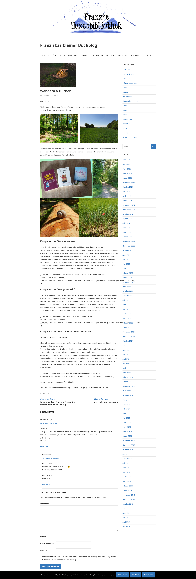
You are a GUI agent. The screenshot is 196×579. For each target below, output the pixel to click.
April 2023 (126, 269)
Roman (125, 128)
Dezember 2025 (128, 182)
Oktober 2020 (127, 395)
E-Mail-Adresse (47, 544)
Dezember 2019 (128, 441)
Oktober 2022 (127, 291)
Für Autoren (121, 55)
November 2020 (128, 391)
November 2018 (128, 499)
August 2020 (127, 404)
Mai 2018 (126, 527)
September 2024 (129, 219)
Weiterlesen (148, 575)
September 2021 (129, 345)
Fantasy (125, 92)
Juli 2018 (126, 518)
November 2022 (128, 287)
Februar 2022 (127, 323)
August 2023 (127, 255)
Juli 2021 (126, 355)
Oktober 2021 (127, 341)
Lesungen (126, 110)
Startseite (45, 55)
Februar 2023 (127, 273)
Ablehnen (135, 575)
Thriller (125, 133)
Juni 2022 (126, 305)
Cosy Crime (126, 79)
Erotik (124, 88)
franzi (56, 95)
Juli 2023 (126, 259)
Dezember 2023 (128, 241)
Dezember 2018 (128, 495)
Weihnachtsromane (129, 137)
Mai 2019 (126, 472)
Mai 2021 (126, 364)
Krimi (124, 106)
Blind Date (110, 55)
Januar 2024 (127, 237)
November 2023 (128, 246)
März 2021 (126, 373)
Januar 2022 (127, 327)
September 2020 (129, 400)
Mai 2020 (126, 418)
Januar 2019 (127, 490)
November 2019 (128, 445)
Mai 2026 (126, 164)
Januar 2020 (127, 436)
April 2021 (126, 368)
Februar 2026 (127, 173)
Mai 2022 (126, 309)
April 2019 (126, 477)
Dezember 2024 (128, 205)
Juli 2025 (126, 192)
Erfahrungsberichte (129, 83)
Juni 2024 (126, 228)
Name (43, 537)
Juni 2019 (126, 468)
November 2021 (128, 336)
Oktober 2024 (127, 214)
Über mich (57, 55)
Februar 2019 (127, 486)
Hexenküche (98, 55)
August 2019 (127, 459)
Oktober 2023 (127, 250)
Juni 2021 (126, 359)
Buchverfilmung (128, 74)
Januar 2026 (127, 178)
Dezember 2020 (128, 386)
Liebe (124, 115)
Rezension (84, 55)
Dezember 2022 (128, 282)
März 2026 (126, 169)
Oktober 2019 (127, 450)
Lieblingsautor (128, 119)
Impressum (147, 55)
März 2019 (126, 481)
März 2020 (126, 427)
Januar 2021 (127, 382)
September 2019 (129, 454)
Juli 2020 (126, 409)
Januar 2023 (127, 278)
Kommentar (45, 503)
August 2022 (127, 296)
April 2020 (126, 422)
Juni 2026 (126, 160)
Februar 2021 (127, 377)
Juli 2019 (126, 463)
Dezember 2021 (128, 332)
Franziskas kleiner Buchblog (68, 45)
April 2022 (126, 314)
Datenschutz (135, 55)
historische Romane (130, 101)
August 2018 (127, 513)
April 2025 (126, 196)
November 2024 (128, 210)
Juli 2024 (126, 223)
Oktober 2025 (127, 187)
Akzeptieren (122, 575)
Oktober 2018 (127, 504)
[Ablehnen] (193, 575)
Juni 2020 (126, 413)
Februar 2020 (127, 432)
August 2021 (127, 350)
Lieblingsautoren (70, 55)
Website (43, 550)
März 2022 (126, 318)
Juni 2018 (126, 522)
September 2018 (129, 509)
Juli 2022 (126, 300)
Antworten (44, 447)
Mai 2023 (126, 264)
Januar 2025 (127, 201)
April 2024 (126, 232)
